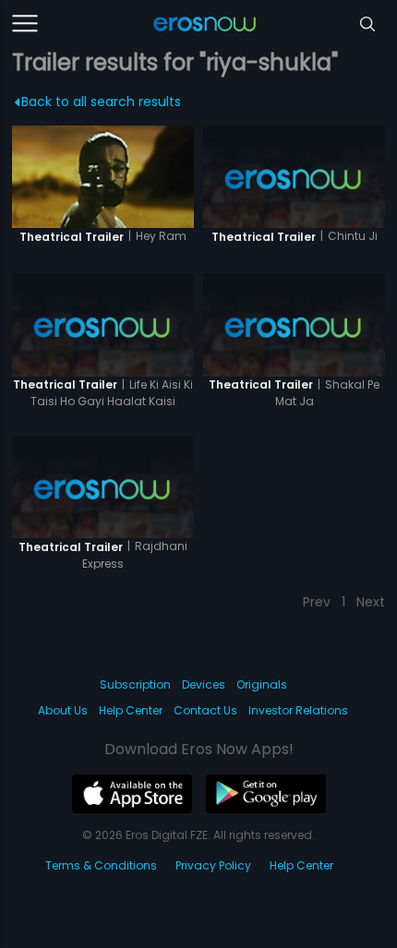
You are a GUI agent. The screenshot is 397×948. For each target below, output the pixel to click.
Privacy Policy (213, 865)
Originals (261, 684)
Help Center (130, 710)
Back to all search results (101, 101)
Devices (203, 684)
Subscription (135, 684)
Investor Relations (298, 710)
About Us (63, 710)
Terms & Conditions (101, 865)
